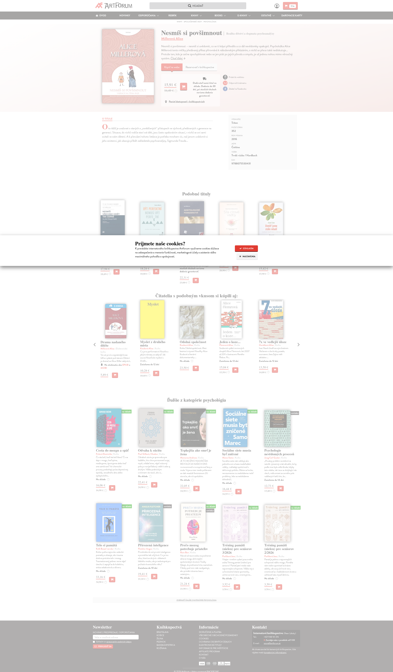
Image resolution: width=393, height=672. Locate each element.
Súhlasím (247, 248)
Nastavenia (248, 256)
